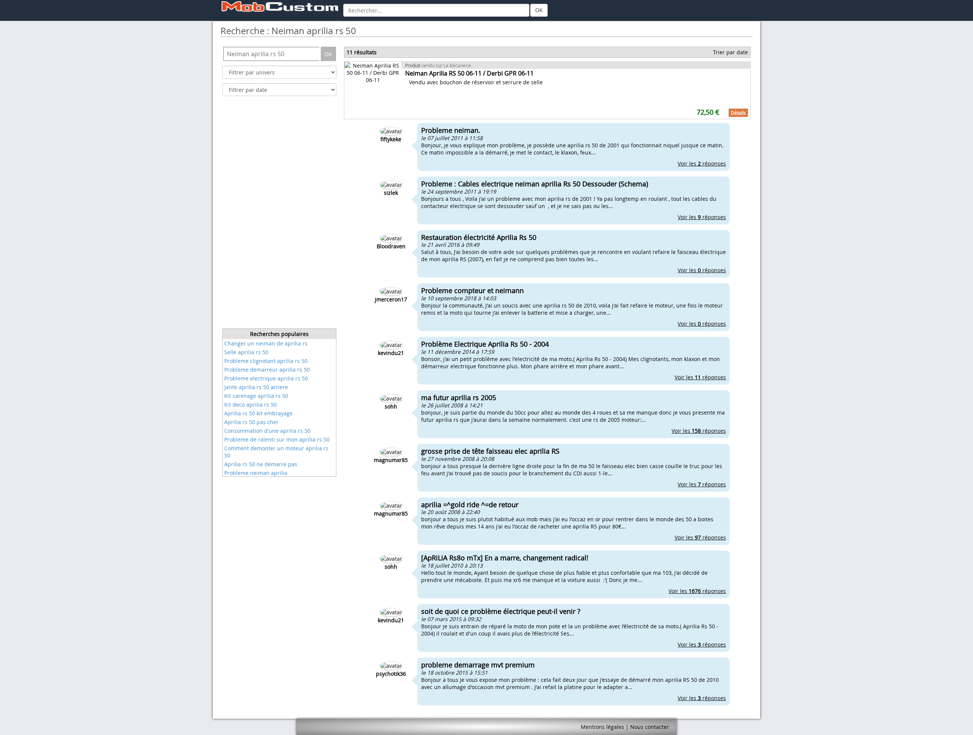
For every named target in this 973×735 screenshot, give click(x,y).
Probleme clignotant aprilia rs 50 (265, 360)
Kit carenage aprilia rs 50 (256, 395)
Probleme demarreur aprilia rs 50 (267, 369)
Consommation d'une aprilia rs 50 (267, 430)
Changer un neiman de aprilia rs (265, 343)
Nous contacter (649, 726)
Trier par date (730, 52)
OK (539, 10)
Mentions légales (602, 726)
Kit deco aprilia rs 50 (250, 404)
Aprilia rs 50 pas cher (251, 422)
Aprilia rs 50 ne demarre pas (260, 464)
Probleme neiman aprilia (255, 472)
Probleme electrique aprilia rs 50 (266, 378)
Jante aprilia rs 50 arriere (256, 387)
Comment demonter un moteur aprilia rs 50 (276, 452)
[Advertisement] (279, 214)
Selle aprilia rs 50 (246, 352)
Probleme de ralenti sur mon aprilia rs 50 (277, 439)
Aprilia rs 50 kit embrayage (258, 413)
